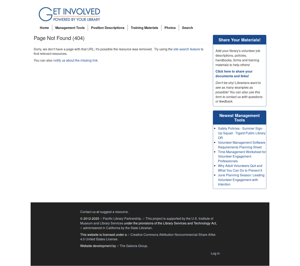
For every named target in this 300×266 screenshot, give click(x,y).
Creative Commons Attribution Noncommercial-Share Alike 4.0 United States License (148, 237)
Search (187, 27)
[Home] (71, 14)
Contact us (88, 211)
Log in (215, 253)
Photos (170, 27)
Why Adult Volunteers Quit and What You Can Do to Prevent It (240, 168)
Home (44, 27)
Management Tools (70, 27)
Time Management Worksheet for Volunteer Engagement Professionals (242, 156)
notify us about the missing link (75, 60)
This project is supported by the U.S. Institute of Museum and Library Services (146, 220)
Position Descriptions (107, 27)
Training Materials (144, 27)
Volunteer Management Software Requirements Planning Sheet (241, 144)
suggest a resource (114, 211)
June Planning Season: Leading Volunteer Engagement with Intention (241, 180)
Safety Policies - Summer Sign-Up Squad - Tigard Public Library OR (242, 133)
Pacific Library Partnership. (122, 218)
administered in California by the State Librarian (117, 227)
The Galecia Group (133, 245)
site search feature (186, 49)
